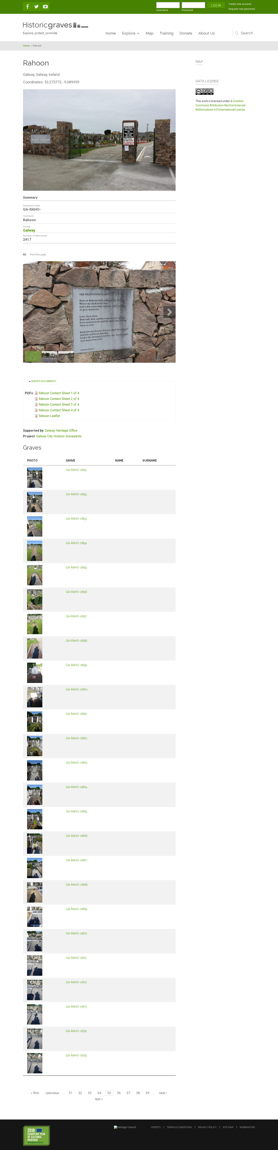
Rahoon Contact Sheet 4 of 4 (59, 410)
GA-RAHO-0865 (76, 811)
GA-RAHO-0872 (76, 982)
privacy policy (207, 1127)
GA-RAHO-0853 (76, 518)
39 (147, 1093)
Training (166, 33)
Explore (129, 33)
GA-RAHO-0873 (76, 1006)
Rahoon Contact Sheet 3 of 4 (59, 404)
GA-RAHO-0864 (76, 787)
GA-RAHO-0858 (76, 640)
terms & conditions (179, 1127)
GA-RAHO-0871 (76, 957)
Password (188, 10)
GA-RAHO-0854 (76, 543)
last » (99, 1099)
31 (70, 1093)
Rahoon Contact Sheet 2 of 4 (59, 399)
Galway (29, 230)
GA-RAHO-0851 (76, 470)
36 (119, 1093)
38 (138, 1093)
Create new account (240, 4)
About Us (206, 33)
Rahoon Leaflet (49, 416)
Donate (185, 33)
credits (156, 1127)
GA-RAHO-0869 (76, 909)
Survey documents (43, 381)
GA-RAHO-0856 (76, 592)
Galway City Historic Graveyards (59, 436)
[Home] (55, 25)
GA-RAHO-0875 (76, 1055)
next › (163, 1093)
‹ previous (52, 1093)
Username (163, 10)
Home (110, 33)
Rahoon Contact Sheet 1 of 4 (59, 393)
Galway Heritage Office (61, 430)
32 (80, 1093)
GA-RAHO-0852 (76, 494)
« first (35, 1093)
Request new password (242, 9)
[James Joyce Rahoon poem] (99, 312)
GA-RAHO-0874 (76, 1031)
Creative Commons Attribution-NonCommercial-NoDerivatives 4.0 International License (221, 105)
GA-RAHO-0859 (76, 665)
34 (99, 1093)
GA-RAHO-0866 (77, 835)
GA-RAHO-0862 (76, 738)
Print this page (38, 254)
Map (149, 33)
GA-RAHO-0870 (76, 933)
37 (128, 1093)
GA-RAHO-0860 (77, 689)
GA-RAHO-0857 (76, 616)
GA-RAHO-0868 (77, 884)
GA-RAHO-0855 (76, 567)
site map (228, 1127)
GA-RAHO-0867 (76, 860)
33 (90, 1093)
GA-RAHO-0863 (76, 762)
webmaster (247, 1127)
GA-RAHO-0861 (76, 713)
